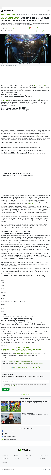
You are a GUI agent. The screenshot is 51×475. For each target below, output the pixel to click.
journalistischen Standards (22, 363)
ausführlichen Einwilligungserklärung (16, 385)
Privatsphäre (43, 461)
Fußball (17, 361)
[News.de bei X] (47, 469)
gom (2, 357)
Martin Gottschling (11, 28)
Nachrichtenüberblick (31, 461)
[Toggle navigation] (48, 11)
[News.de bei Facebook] (45, 469)
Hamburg (27, 361)
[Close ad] (1, 8)
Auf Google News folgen (10, 436)
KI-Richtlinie (42, 458)
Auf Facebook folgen (9, 431)
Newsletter (17, 461)
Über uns (16, 458)
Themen (28, 458)
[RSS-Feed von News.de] (49, 469)
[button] (38, 28)
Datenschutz (5, 458)
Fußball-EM (22, 361)
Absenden (5, 389)
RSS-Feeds (28, 455)
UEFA (31, 361)
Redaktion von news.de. (37, 363)
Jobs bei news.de (44, 455)
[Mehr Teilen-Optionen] (43, 31)
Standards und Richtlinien (6, 461)
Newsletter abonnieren (10, 439)
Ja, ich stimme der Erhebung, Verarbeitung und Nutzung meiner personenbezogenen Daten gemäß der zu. (24, 385)
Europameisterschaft (10, 361)
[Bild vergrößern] (50, 35)
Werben (16, 455)
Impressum (5, 455)
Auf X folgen (7, 434)
